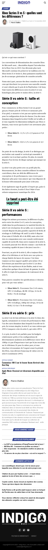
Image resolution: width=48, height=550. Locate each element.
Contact (34, 536)
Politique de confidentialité (20, 536)
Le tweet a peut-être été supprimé (22, 200)
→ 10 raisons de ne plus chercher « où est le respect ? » (24, 453)
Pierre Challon (15, 22)
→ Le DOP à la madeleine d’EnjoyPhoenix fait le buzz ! (23, 444)
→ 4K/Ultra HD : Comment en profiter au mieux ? (20, 446)
